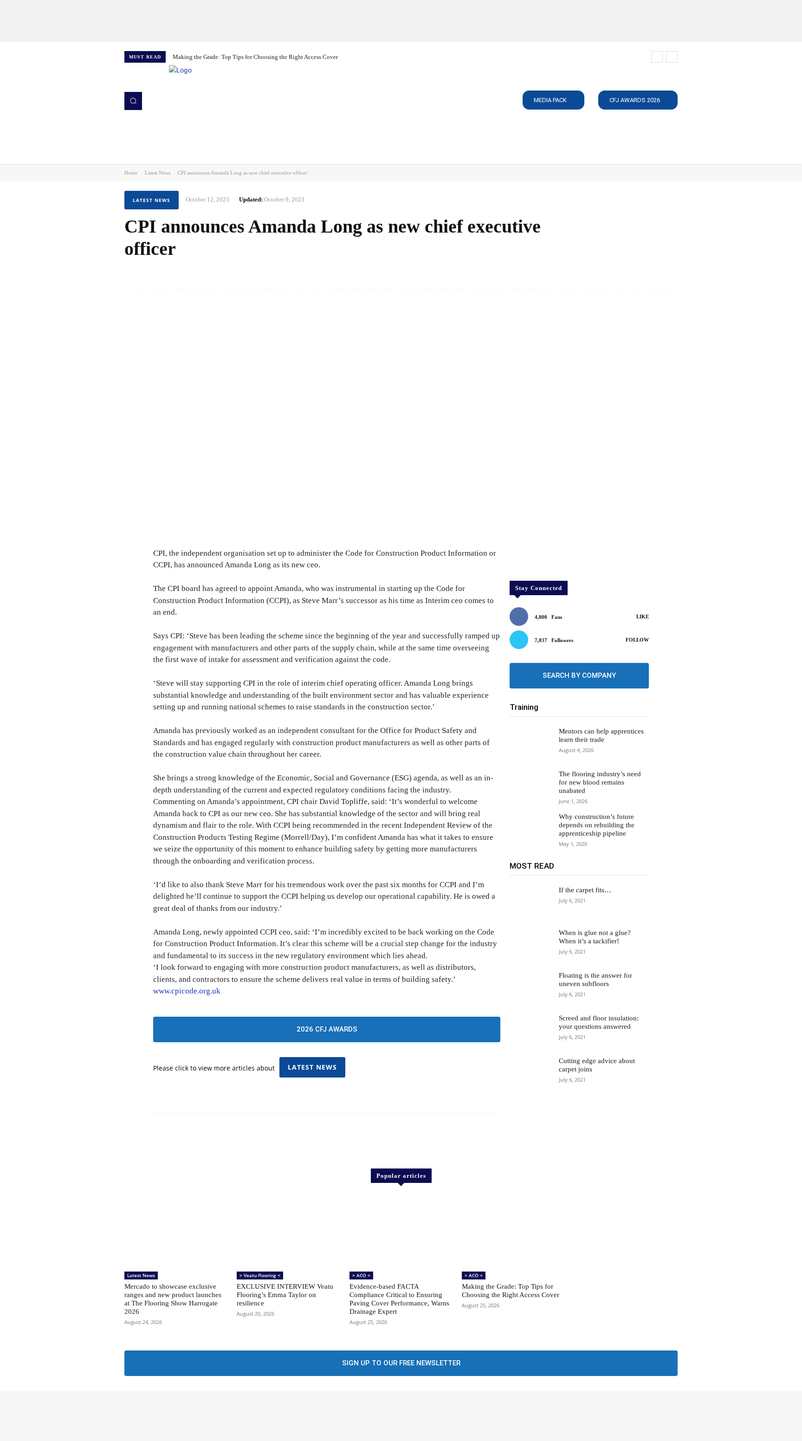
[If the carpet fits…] (530, 902)
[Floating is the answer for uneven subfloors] (530, 988)
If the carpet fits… (585, 890)
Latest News (157, 172)
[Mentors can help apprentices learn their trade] (530, 743)
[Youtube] (182, 1415)
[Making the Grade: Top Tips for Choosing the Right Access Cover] (513, 1231)
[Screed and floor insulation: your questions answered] (530, 1030)
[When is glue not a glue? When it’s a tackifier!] (530, 945)
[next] (672, 57)
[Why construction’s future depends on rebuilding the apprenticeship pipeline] (530, 829)
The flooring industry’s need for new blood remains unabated (600, 782)
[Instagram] (143, 1415)
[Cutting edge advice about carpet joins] (530, 1073)
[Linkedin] (156, 1415)
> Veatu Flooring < (259, 1275)
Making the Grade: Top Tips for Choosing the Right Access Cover (255, 56)
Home (130, 172)
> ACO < (361, 1275)
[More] (668, 273)
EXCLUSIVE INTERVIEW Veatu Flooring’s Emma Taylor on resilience (285, 1295)
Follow (637, 640)
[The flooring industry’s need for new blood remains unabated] (530, 786)
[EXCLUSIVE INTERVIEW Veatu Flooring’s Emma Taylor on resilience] (288, 1231)
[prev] (657, 57)
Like (642, 616)
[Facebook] (130, 1415)
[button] (133, 101)
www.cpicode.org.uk (186, 991)
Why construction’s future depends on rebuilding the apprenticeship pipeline (596, 825)
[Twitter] (169, 1415)
